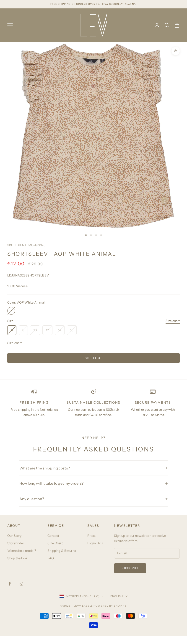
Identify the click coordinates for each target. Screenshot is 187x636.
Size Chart (54, 543)
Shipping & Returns (61, 551)
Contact (53, 536)
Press (91, 536)
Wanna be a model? (21, 551)
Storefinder (15, 543)
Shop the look (17, 558)
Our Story (14, 536)
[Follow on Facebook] (9, 583)
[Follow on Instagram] (21, 583)
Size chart (173, 321)
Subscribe (130, 568)
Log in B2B (95, 543)
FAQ (50, 558)
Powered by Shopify (110, 605)
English (116, 596)
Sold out (93, 358)
